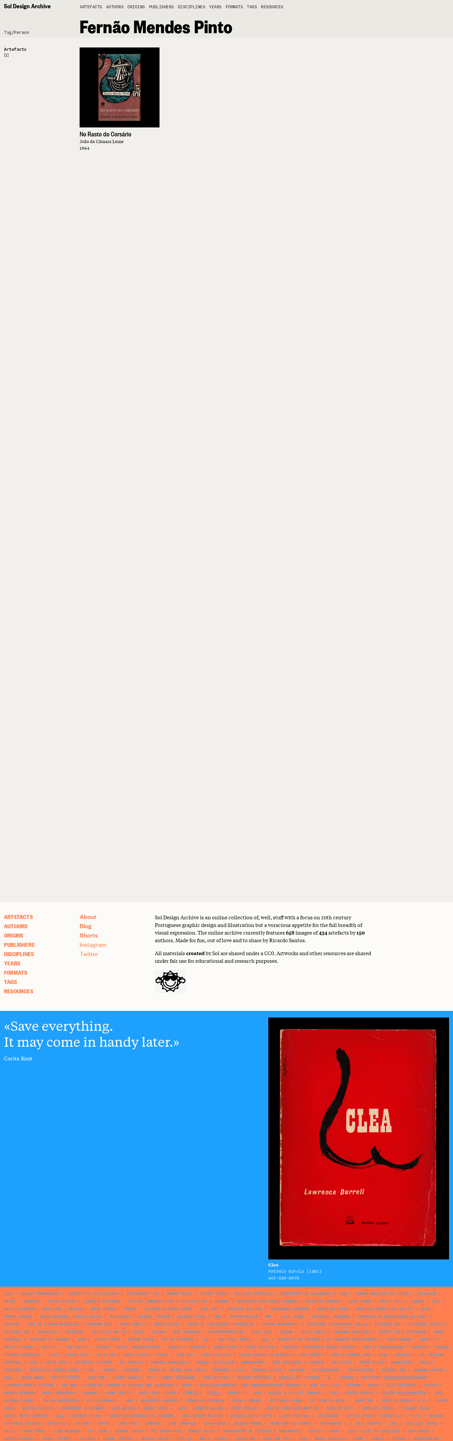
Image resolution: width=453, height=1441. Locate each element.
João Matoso (123, 1408)
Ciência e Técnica (201, 1393)
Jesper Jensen (129, 1431)
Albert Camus (126, 1378)
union (102, 1347)
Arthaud (11, 1324)
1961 (206, 1339)
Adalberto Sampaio (159, 1400)
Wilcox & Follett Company (295, 1393)
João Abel (209, 1309)
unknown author (428, 1370)
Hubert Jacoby (18, 1317)
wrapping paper (333, 1309)
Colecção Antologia (253, 1294)
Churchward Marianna (289, 1309)
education (52, 1309)
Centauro (197, 1347)
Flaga (373, 1385)
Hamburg (153, 1423)
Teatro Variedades (60, 1400)
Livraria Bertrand (102, 1301)
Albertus (419, 1347)
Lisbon (417, 1301)
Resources (272, 7)
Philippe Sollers (244, 1309)
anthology (47, 1332)
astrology (75, 1332)
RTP (150, 1378)
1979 (33, 1362)
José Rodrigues (286, 1362)
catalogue (426, 1294)
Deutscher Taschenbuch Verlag (336, 1324)
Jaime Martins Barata (290, 1423)
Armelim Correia (378, 1408)
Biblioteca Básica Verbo (54, 1370)
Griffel (49, 1347)
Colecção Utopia (422, 1423)
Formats (234, 7)
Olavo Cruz (261, 1332)
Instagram (93, 944)
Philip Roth (77, 1355)
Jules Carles (313, 1332)
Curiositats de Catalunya (93, 1294)
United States (66, 1378)
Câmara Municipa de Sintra (382, 1294)
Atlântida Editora (93, 1362)
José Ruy (184, 1355)
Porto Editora (259, 1347)
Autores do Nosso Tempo (168, 1309)
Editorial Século (425, 1324)
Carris (174, 1347)
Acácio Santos (359, 1393)
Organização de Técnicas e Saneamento (261, 1431)
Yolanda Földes (266, 1370)
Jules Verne (292, 1317)
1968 (52, 1355)
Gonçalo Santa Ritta (251, 1416)
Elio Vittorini (401, 1385)
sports (103, 1423)
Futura (161, 1355)
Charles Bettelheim (214, 1362)
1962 (257, 1393)
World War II (133, 1324)
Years (215, 7)
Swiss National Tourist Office (71, 1317)
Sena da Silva (323, 1385)
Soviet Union (213, 1294)
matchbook (120, 1317)
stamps (130, 1309)
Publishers (161, 7)
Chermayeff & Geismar (82, 1408)
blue (426, 1309)
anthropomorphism (225, 1332)
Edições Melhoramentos (403, 1393)
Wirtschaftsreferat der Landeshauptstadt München (250, 1385)
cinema (286, 1332)
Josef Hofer (136, 1355)
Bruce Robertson (58, 1393)
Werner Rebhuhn (19, 1393)
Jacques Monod (247, 1423)
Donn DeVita (226, 1347)
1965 (393, 1423)
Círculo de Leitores (299, 1378)
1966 (181, 1408)
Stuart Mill (391, 1301)
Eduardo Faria (416, 1408)
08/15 (9, 1431)
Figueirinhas (399, 1339)
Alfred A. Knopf (324, 1431)
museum (435, 1416)
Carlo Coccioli (216, 1355)
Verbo (9, 1301)
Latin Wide (56, 1362)
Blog (86, 926)
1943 (264, 1339)
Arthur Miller (244, 1317)
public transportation (138, 1347)
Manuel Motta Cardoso (25, 1416)
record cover (141, 1339)
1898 (8, 1294)
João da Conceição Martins (292, 1408)
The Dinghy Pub (166, 1431)
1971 (59, 1416)
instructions (361, 1370)
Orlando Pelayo (86, 1416)
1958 (436, 1301)
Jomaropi (31, 1301)
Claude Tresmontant (40, 1294)
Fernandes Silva (227, 1370)
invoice (316, 1362)
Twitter (89, 953)
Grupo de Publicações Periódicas (220, 1324)
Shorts (89, 935)
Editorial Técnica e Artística (35, 1423)
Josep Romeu (360, 1301)
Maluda (75, 1309)
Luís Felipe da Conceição (374, 1431)
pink (333, 1393)
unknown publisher (352, 1332)
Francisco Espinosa (204, 1400)
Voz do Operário (178, 1339)
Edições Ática (191, 1317)
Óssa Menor (418, 1431)
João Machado (67, 1431)
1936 (383, 1355)
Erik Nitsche (216, 1378)
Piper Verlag (244, 1408)
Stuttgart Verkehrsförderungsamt (394, 1378)
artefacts (91, 7)
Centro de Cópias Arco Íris (175, 1370)
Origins (136, 7)
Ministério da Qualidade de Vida (314, 1294)
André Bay (364, 1400)
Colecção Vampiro (323, 1301)
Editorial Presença (330, 1317)
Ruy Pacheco (131, 1362)
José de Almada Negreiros (53, 1324)
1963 (128, 1400)
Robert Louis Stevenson (402, 1332)
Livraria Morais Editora (29, 1385)
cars (217, 1317)
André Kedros (103, 1309)
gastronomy (328, 1416)
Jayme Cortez (118, 1393)
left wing (97, 1431)
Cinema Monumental (280, 1324)
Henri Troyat (156, 1408)
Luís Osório (310, 1355)
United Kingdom (19, 1309)
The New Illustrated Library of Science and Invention (117, 1385)
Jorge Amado (32, 1378)
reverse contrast (254, 1378)
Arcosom (296, 1370)
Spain (186, 1385)
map (269, 1317)
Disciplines (191, 7)
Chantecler (401, 1362)
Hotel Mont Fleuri (157, 1393)
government (331, 1423)
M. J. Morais (341, 1378)
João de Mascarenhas (382, 1347)
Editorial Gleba (286, 1400)
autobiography (326, 1370)
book (82, 1339)
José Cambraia (182, 1423)
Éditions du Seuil (328, 1400)
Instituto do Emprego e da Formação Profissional (327, 1339)
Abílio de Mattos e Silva (118, 1332)
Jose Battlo (77, 1347)
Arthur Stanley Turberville (375, 1416)
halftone (96, 1378)
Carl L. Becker (102, 1370)
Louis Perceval (294, 1416)
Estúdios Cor (17, 1332)
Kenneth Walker (208, 1408)
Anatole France (19, 1347)
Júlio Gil (106, 1355)
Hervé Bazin (371, 1362)
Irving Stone (107, 1339)
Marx (8, 1378)
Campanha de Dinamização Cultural (392, 1317)
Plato (416, 1416)
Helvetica (342, 1362)
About (88, 916)
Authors (115, 7)
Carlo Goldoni (62, 1301)
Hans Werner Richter (202, 1416)
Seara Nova (215, 1423)
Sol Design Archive (27, 6)
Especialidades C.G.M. (404, 1400)
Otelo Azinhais (102, 1400)
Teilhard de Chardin (49, 1339)
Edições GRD (394, 1370)
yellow (158, 1332)
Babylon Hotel (340, 1408)
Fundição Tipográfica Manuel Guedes (318, 1347)
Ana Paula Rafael (235, 1339)
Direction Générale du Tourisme (141, 1416)
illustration (194, 1301)
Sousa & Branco (247, 1400)
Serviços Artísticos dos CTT (385, 1309)
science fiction (153, 1317)
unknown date (99, 1324)
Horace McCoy (180, 1294)
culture (82, 1423)
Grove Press (34, 1431)
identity (428, 1339)
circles (402, 1355)
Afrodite (236, 1393)
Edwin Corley (167, 1324)
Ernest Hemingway (178, 1378)
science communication (150, 1301)
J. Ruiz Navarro (365, 1423)
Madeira (132, 1370)
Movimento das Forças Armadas (267, 1301)
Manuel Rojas (202, 1431)
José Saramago (186, 1332)
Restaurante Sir (143, 1294)
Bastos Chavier (38, 1408)
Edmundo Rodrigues (169, 1362)
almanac (222, 1301)
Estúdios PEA (388, 1324)
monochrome (252, 1362)
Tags (252, 7)
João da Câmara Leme (350, 1355)
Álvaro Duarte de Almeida (265, 1355)
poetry (430, 1385)
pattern (352, 1385)
